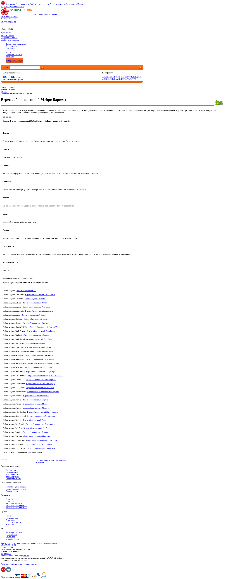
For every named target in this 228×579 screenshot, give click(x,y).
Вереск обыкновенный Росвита (37, 436)
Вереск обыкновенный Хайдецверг (40, 372)
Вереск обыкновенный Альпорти (36, 307)
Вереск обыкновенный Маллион (36, 408)
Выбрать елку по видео (39, 4)
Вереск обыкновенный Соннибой (39, 444)
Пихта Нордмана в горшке (16, 487)
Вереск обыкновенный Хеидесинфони (43, 363)
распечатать (40, 462)
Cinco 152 (10, 499)
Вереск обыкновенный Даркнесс (37, 335)
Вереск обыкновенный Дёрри (33, 343)
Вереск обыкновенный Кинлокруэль (41, 380)
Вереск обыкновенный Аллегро (36, 303)
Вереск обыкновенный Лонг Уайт (40, 388)
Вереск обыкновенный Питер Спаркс (42, 412)
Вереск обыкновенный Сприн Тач (41, 448)
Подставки (10, 50)
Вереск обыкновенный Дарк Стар (38, 339)
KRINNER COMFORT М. (16, 508)
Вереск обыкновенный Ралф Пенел (41, 416)
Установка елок (12, 518)
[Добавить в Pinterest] (33, 460)
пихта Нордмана (12, 477)
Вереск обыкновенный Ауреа (33, 315)
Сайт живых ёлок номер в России (15, 549)
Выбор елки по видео (14, 61)
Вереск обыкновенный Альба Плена (40, 295)
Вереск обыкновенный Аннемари (39, 311)
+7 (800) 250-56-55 (8, 22)
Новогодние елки (23, 4)
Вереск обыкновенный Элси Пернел (41, 347)
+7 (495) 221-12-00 (8, 19)
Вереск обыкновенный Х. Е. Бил (38, 367)
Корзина (6, 7)
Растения (17, 77)
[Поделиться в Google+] (26, 460)
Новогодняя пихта (13, 479)
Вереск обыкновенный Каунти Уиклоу (46, 327)
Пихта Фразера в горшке (16, 489)
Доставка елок (71, 4)
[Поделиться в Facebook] (12, 460)
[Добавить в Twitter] (22, 460)
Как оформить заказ (14, 55)
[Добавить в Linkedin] (30, 460)
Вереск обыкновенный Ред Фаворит (41, 424)
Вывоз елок (10, 520)
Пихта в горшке (12, 491)
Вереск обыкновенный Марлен (36, 396)
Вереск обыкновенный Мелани (36, 404)
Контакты (81, 4)
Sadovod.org (10, 4)
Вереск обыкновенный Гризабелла (39, 355)
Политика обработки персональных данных (19, 564)
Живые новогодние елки (16, 44)
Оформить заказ (17, 7)
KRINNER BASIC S (14, 503)
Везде (7, 77)
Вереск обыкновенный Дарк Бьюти (41, 331)
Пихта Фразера (12, 472)
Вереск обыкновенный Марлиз (35, 400)
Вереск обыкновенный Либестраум (40, 384)
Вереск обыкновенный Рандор (35, 420)
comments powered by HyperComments (51, 460)
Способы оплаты (12, 539)
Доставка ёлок (11, 46)
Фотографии (18, 79)
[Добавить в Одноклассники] (19, 460)
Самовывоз (10, 48)
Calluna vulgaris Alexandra (35, 299)
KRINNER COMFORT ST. (16, 506)
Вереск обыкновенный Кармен (36, 323)
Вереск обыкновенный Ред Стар (37, 428)
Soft (26, 556)
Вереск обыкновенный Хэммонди (40, 359)
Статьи (8, 79)
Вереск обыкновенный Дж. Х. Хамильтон (45, 376)
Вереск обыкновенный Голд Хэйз (39, 351)
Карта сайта (6, 554)
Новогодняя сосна (13, 474)
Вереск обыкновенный (26, 291)
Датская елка (11, 470)
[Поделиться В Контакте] (15, 460)
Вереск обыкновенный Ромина (35, 432)
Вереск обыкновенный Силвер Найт (42, 440)
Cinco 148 (10, 501)
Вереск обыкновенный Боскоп (36, 319)
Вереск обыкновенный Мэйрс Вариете (43, 392)
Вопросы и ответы (57, 4)
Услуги (8, 52)
